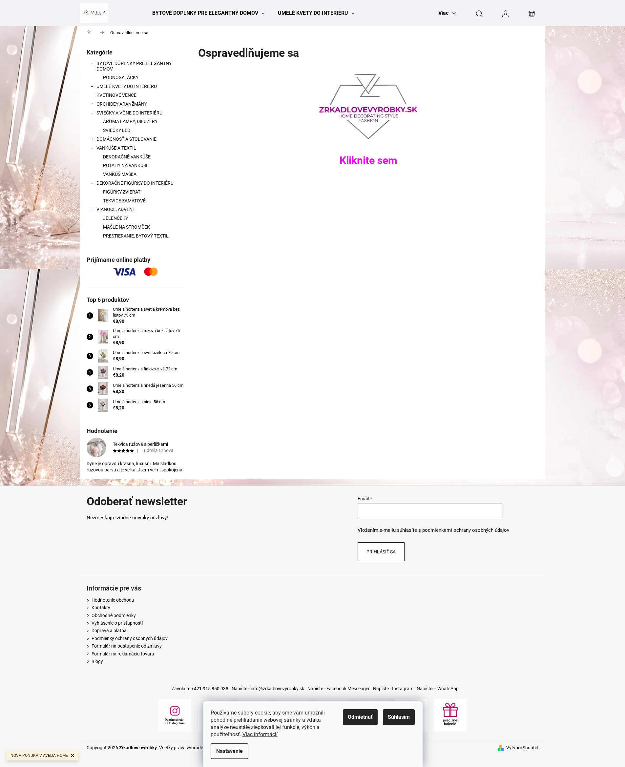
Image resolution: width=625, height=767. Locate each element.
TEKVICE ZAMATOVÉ (124, 200)
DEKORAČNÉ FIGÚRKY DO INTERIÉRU (135, 183)
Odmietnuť (360, 717)
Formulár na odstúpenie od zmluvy (127, 646)
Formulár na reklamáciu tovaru (123, 653)
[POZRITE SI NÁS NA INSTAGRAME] (174, 714)
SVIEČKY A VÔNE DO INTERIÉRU (129, 112)
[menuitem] (208, 13)
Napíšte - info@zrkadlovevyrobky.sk (268, 688)
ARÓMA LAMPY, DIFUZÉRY (130, 121)
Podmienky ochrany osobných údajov (130, 638)
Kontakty (101, 607)
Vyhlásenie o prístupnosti (117, 623)
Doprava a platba (109, 630)
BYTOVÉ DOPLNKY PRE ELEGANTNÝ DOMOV (134, 66)
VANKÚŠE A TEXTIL (116, 148)
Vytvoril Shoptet (522, 747)
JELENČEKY (115, 218)
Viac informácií (260, 734)
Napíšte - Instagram (393, 688)
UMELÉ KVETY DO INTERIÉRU (126, 86)
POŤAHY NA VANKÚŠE (126, 165)
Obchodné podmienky (114, 615)
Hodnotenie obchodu (113, 600)
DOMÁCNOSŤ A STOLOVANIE (126, 139)
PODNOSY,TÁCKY (120, 77)
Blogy (97, 661)
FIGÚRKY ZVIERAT (121, 192)
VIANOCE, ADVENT (115, 209)
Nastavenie (229, 751)
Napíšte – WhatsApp (438, 688)
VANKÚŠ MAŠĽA (119, 174)
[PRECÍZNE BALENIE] (450, 714)
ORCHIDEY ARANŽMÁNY (121, 104)
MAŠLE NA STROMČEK (126, 227)
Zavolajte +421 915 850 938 (200, 688)
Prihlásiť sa (381, 551)
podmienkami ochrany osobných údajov (465, 530)
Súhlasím (399, 717)
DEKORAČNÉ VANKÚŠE (127, 156)
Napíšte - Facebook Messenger (338, 688)
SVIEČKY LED (116, 130)
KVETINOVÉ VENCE (116, 95)
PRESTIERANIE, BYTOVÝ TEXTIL (136, 235)
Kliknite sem (368, 160)
